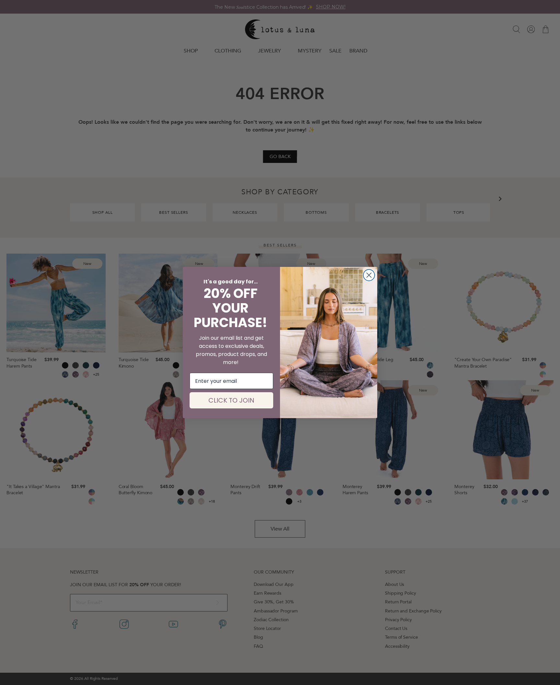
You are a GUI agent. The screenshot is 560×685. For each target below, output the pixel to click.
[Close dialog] (369, 275)
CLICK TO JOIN (231, 400)
